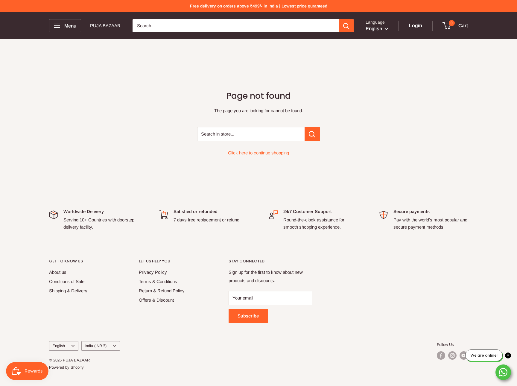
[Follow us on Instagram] (452, 355)
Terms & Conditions (158, 281)
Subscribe (248, 315)
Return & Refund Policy (162, 290)
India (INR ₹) (96, 346)
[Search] (346, 25)
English (58, 346)
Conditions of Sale (66, 281)
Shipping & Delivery (68, 290)
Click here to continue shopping (258, 152)
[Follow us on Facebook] (441, 355)
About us (57, 272)
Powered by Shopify (66, 367)
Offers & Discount (156, 300)
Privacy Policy (153, 272)
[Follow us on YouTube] (464, 355)
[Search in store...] (312, 134)
